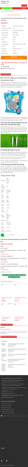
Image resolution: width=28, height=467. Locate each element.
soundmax (9, 82)
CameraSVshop (8, 271)
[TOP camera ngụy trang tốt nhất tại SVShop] (4, 355)
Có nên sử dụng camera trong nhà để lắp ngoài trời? (16, 365)
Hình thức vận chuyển (6, 405)
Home (2, 10)
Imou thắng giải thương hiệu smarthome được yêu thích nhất (16, 344)
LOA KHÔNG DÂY (12, 10)
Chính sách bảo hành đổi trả (8, 409)
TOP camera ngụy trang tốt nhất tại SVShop (17, 354)
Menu (24, 8)
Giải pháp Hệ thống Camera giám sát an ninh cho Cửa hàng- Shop (16, 360)
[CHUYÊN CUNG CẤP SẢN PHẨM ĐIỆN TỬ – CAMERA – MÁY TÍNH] (8, 2)
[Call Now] (2, 235)
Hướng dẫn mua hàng (6, 403)
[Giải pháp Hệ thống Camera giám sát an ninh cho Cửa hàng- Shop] (4, 360)
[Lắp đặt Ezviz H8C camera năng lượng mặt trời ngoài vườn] (4, 350)
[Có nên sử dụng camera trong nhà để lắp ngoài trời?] (4, 367)
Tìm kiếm (24, 5)
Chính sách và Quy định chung (8, 412)
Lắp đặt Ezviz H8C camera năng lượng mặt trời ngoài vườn (17, 349)
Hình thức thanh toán (6, 407)
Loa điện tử (6, 10)
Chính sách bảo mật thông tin (8, 411)
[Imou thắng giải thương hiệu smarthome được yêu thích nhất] (4, 344)
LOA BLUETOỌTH (20, 10)
